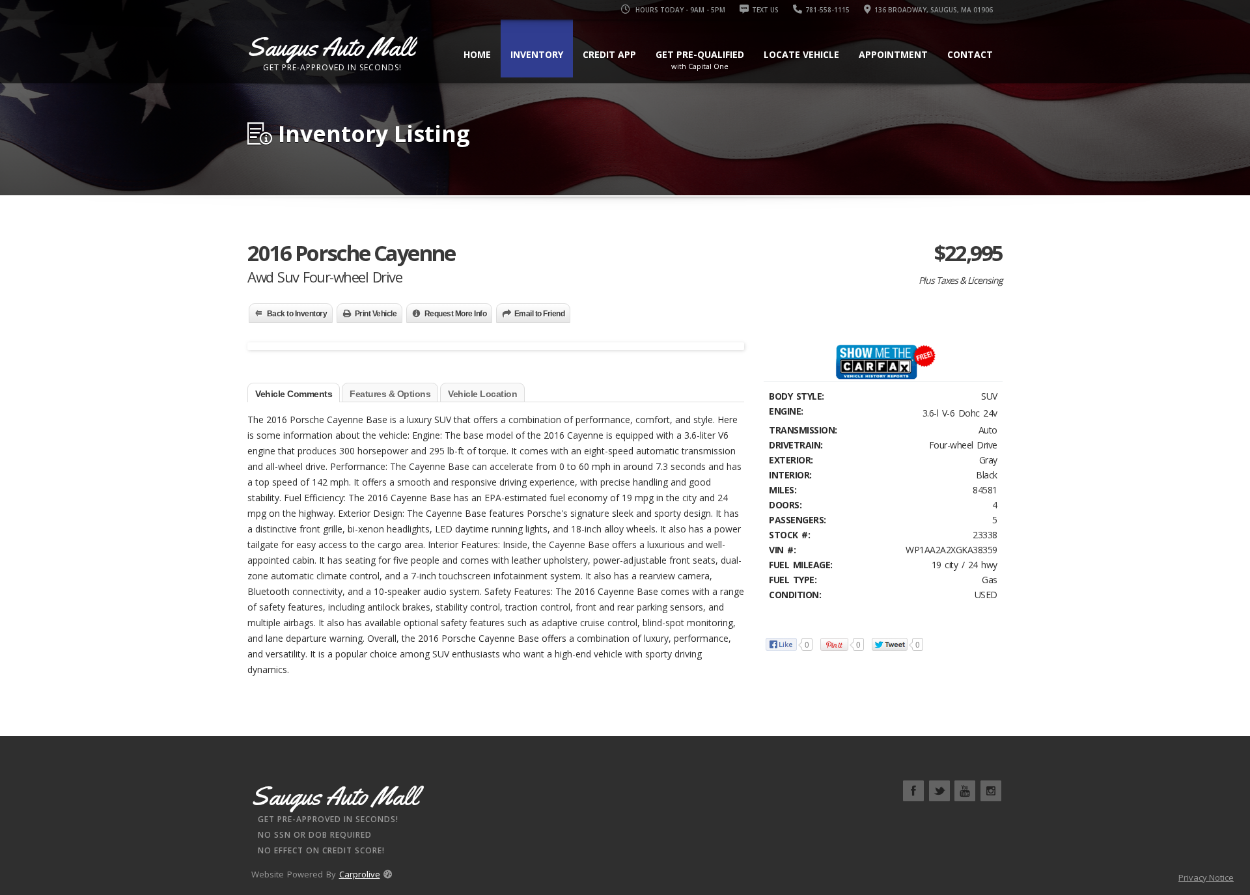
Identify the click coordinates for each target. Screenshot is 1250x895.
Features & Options (390, 394)
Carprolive (359, 874)
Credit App (609, 54)
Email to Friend (539, 313)
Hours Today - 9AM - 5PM (679, 9)
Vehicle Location (482, 394)
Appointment (893, 54)
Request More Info (455, 313)
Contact (970, 54)
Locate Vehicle (801, 54)
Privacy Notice (1206, 877)
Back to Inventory (297, 313)
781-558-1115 (827, 9)
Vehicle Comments (293, 394)
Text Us (765, 9)
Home (477, 54)
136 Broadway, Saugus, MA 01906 (933, 9)
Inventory (536, 54)
